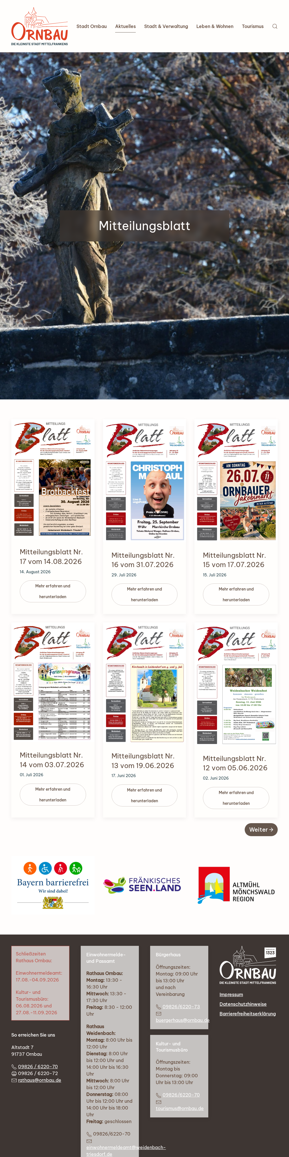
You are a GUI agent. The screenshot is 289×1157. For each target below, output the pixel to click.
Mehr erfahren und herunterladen (52, 591)
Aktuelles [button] (125, 26)
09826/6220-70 (181, 1095)
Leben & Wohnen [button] (214, 26)
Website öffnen (144, 885)
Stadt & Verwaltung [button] (166, 26)
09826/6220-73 (181, 1006)
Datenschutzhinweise (243, 1004)
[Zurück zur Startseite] (39, 26)
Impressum (231, 994)
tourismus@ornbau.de (180, 1108)
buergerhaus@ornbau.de (183, 1020)
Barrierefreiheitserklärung (248, 1014)
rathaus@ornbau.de (39, 1080)
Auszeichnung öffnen (53, 885)
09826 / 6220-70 (38, 1066)
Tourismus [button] (253, 26)
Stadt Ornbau (91, 26)
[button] (275, 26)
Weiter (258, 829)
